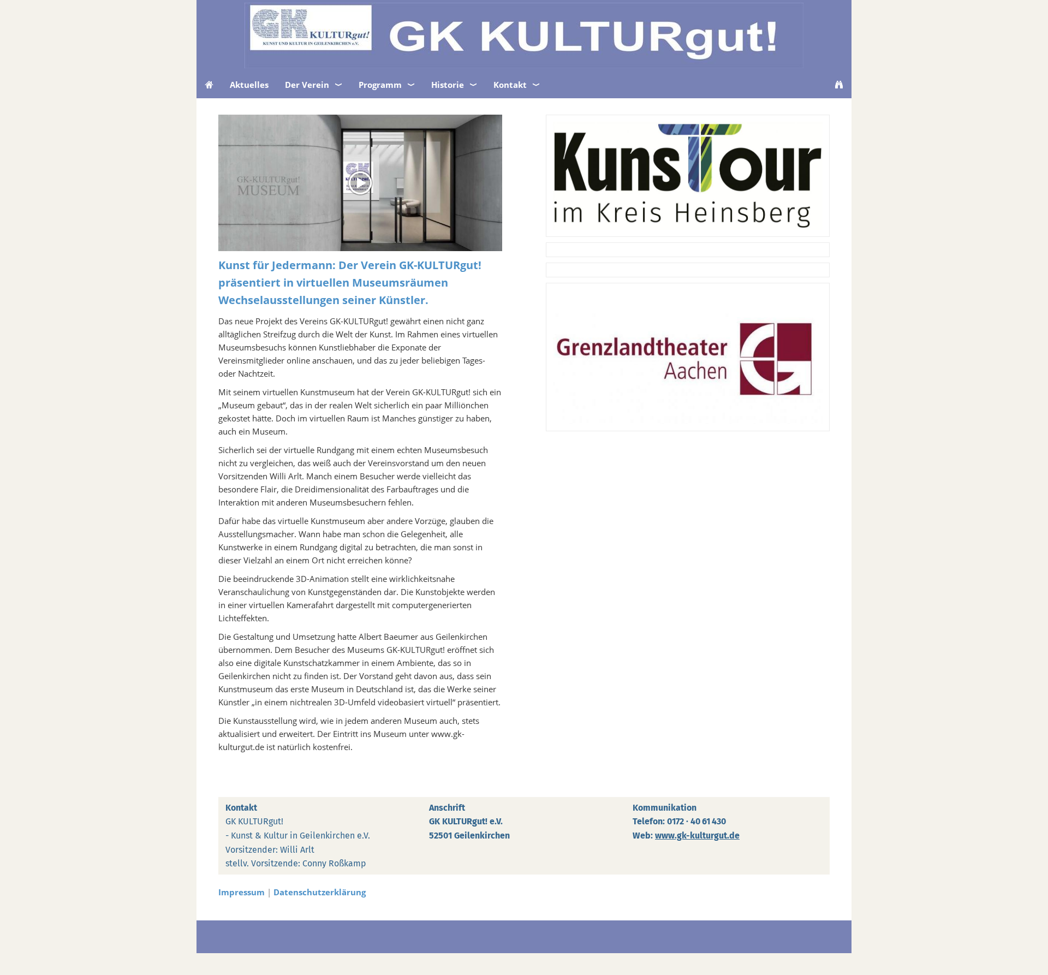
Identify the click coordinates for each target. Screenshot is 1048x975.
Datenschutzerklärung (319, 892)
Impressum (241, 892)
